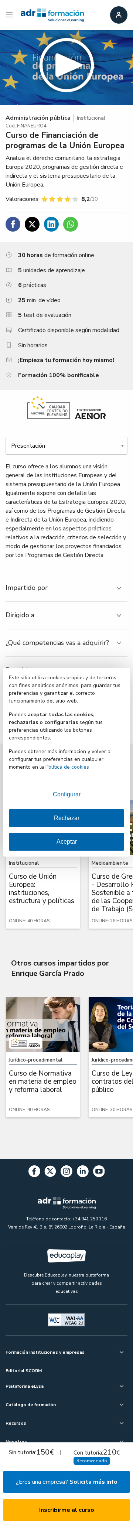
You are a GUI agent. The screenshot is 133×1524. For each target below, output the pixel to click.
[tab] (66, 587)
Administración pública (38, 118)
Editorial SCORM (24, 1371)
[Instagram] (66, 1172)
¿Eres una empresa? (66, 1482)
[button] (66, 67)
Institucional (91, 118)
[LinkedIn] (83, 1172)
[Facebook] (34, 1172)
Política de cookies (67, 766)
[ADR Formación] (52, 15)
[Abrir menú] (10, 15)
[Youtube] (99, 1172)
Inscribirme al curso (66, 1510)
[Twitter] (50, 1172)
